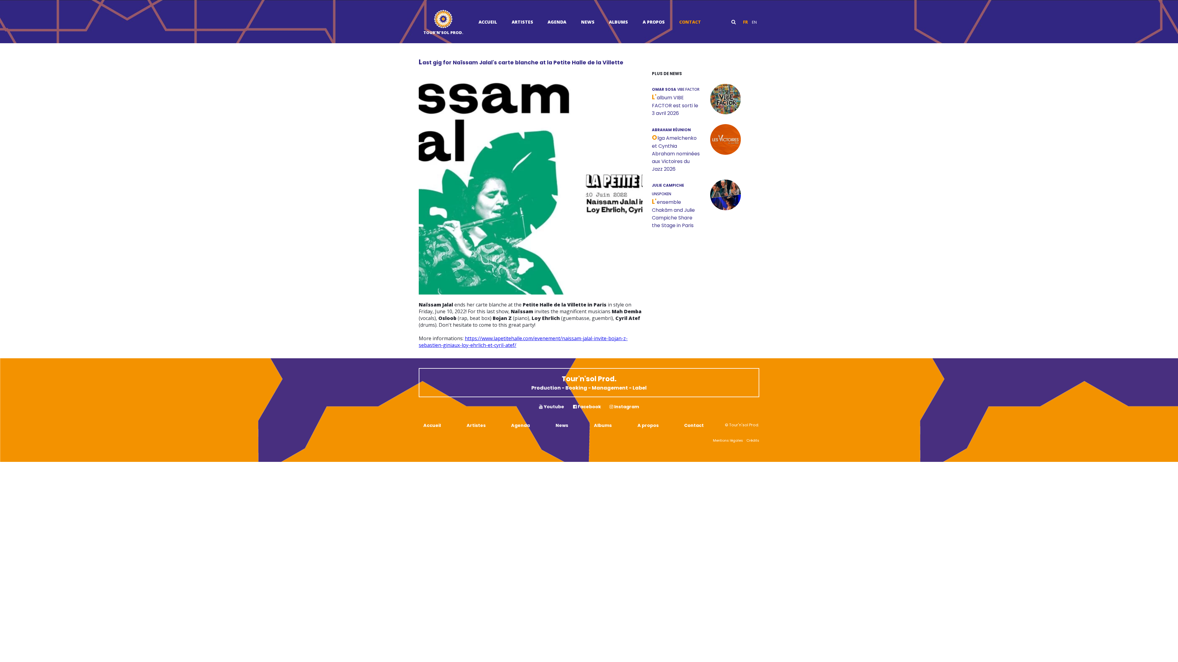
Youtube (553, 407)
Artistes (522, 22)
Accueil (488, 22)
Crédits (752, 440)
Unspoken (661, 193)
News (588, 22)
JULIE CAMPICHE (668, 185)
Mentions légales (728, 440)
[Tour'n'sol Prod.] (443, 20)
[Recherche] (733, 22)
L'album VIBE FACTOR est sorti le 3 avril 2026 (675, 105)
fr (745, 22)
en (754, 22)
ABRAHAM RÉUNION (671, 129)
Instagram (626, 407)
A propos (654, 22)
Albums (618, 22)
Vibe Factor (688, 89)
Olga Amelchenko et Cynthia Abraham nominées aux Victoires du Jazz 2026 (676, 154)
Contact (690, 22)
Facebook (589, 407)
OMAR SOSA (664, 89)
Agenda (557, 22)
